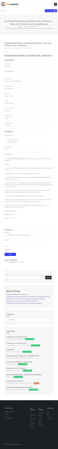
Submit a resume (9, 418)
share (10, 254)
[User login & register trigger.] (4, 11)
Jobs (6, 416)
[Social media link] (52, 444)
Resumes (32, 427)
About (48, 416)
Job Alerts (7, 413)
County (25, 26)
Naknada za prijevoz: (9, 108)
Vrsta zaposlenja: (8, 78)
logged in (12, 261)
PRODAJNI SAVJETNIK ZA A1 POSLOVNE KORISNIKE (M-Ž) (22, 301)
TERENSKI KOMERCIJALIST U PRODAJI (16, 294)
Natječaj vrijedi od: (9, 115)
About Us (41, 413)
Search (7, 274)
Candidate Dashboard (9, 411)
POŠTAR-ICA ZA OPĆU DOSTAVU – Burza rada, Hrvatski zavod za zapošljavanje (25, 298)
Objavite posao (50, 10)
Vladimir (10, 48)
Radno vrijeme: (8, 86)
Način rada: (7, 93)
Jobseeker (10, 444)
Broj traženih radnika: (9, 71)
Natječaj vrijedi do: (9, 123)
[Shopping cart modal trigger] (2, 11)
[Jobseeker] (10, 4)
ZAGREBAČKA (33, 26)
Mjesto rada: (7, 64)
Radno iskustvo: (8, 147)
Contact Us (41, 417)
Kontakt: (6, 239)
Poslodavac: (7, 232)
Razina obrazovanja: (9, 135)
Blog (40, 415)
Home (48, 411)
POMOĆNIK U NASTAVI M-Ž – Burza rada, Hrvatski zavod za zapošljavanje (24, 303)
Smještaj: (7, 101)
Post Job (32, 425)
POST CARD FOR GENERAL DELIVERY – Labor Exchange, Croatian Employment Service (28, 296)
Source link (7, 250)
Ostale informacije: (9, 154)
